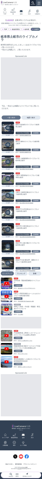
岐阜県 (27, 29)
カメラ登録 (23, 445)
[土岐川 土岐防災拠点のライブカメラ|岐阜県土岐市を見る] (8, 195)
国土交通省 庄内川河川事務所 (26, 169)
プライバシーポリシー (30, 464)
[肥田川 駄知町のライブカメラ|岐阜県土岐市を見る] (8, 128)
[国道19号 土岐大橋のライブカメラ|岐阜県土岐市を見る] (8, 246)
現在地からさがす (27, 476)
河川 (29, 14)
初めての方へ (9, 464)
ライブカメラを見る (23, 133)
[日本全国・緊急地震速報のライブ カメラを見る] (21, 283)
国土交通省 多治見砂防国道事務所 (27, 220)
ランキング (21, 273)
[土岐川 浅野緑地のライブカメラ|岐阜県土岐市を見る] (8, 178)
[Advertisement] (21, 78)
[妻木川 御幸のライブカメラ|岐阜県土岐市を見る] (8, 145)
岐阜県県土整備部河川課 (25, 135)
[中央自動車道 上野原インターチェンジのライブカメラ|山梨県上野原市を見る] (21, 335)
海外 (14, 445)
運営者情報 (18, 464)
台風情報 (9, 20)
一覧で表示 (11, 117)
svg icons (19, 468)
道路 (21, 14)
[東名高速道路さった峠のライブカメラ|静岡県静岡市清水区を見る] (21, 362)
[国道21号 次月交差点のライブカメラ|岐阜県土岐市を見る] (8, 212)
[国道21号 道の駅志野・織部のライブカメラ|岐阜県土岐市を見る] (8, 263)
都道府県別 (13, 13)
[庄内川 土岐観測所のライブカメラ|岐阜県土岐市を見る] (8, 162)
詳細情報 (36, 133)
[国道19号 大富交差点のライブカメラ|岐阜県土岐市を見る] (8, 229)
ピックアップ (7, 273)
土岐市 (36, 29)
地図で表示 (31, 117)
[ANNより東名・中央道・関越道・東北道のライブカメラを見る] (21, 309)
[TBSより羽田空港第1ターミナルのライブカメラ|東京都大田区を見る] (21, 296)
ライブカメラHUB (23, 467)
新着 (34, 273)
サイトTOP (5, 13)
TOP (5, 29)
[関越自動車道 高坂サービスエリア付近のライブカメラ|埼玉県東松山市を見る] (21, 348)
